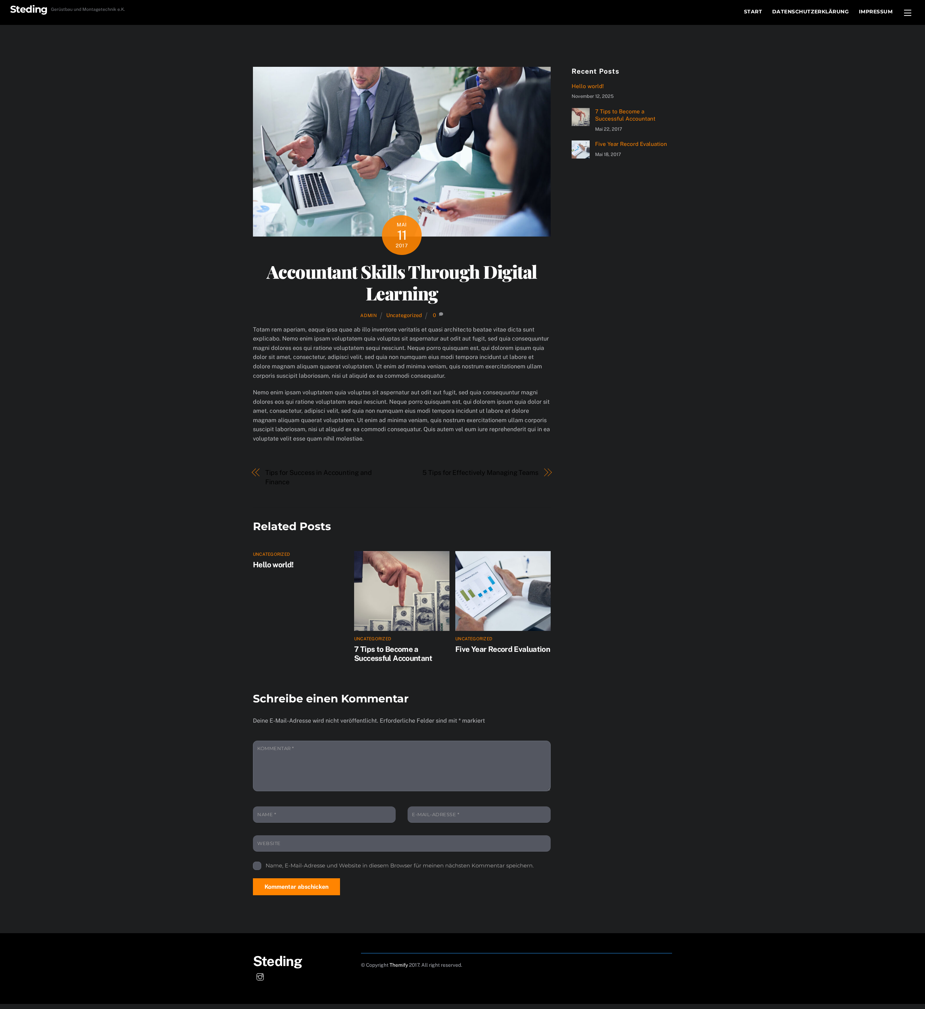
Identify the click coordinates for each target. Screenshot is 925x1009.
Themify (399, 965)
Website (269, 843)
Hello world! (273, 564)
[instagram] (260, 976)
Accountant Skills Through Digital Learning (402, 282)
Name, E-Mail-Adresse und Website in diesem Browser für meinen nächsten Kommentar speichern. (400, 865)
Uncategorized (404, 315)
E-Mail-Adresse (435, 814)
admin (368, 315)
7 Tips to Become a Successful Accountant (393, 654)
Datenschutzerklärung (810, 11)
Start (753, 11)
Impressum (876, 11)
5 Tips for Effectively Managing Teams (480, 472)
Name (266, 814)
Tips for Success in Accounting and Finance (318, 477)
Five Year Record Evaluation (502, 649)
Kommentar (275, 748)
